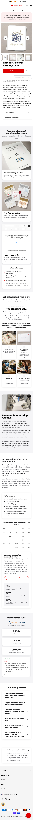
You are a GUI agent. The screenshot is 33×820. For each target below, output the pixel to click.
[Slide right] (27, 38)
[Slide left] (5, 38)
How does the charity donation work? (13, 726)
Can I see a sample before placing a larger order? (14, 711)
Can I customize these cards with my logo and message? (15, 695)
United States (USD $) (10, 794)
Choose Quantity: (8, 77)
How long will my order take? (14, 719)
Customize (13, 71)
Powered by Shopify (23, 816)
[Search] (27, 5)
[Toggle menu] (2, 5)
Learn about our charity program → (16, 578)
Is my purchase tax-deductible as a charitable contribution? (15, 734)
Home (2, 10)
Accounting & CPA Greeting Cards (17, 10)
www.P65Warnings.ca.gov (13, 760)
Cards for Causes (11, 816)
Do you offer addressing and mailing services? (15, 704)
